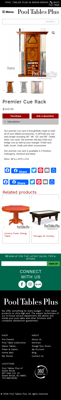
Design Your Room (41, 346)
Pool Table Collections (14, 342)
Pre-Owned (8, 339)
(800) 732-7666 (53, 3)
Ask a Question (45, 116)
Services (36, 342)
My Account (38, 349)
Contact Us (38, 356)
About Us (36, 339)
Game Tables (9, 346)
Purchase (16, 116)
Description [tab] (13, 121)
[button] (53, 33)
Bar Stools (7, 356)
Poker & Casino (10, 349)
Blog (34, 352)
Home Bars (8, 352)
